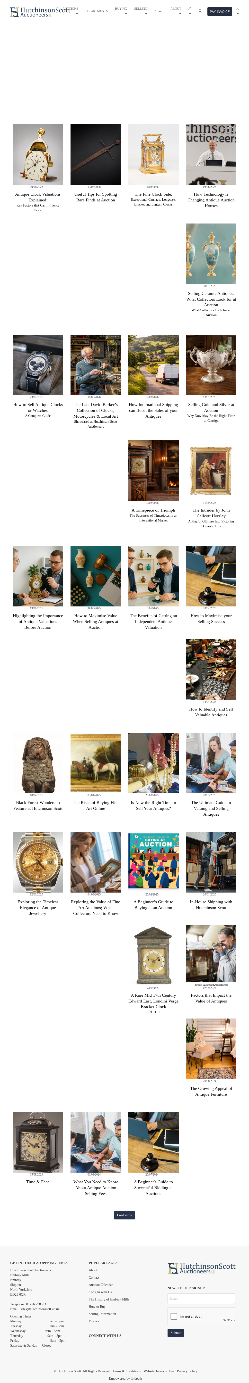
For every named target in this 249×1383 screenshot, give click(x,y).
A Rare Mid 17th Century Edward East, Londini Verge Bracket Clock (153, 1001)
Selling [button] (140, 8)
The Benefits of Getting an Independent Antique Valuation (153, 621)
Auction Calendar (101, 1285)
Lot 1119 (153, 1012)
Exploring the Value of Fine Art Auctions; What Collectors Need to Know (95, 907)
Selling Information (102, 1314)
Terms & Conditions (127, 1371)
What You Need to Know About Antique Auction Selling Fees (95, 1187)
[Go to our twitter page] (103, 1344)
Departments (96, 11)
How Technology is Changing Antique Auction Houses (211, 200)
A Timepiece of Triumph (153, 510)
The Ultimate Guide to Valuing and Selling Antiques (211, 808)
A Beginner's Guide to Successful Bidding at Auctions (153, 1187)
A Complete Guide (38, 416)
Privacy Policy (187, 1371)
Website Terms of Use (159, 1371)
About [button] (175, 8)
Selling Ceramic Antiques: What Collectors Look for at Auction (211, 299)
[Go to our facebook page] (93, 1344)
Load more (124, 1215)
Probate (94, 1321)
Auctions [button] (70, 8)
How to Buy (97, 1306)
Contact (94, 1277)
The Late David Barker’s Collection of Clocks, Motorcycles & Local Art (95, 410)
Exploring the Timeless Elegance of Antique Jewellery (38, 907)
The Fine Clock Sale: (153, 194)
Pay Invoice (220, 11)
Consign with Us (100, 1292)
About (93, 1270)
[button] (190, 11)
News (158, 11)
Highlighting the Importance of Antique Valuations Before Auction (38, 621)
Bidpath (136, 1378)
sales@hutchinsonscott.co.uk (40, 1309)
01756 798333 (36, 1304)
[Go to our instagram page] (113, 1344)
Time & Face (37, 1181)
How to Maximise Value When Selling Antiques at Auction (95, 621)
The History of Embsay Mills (109, 1299)
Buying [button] (121, 8)
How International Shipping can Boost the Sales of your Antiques (153, 410)
